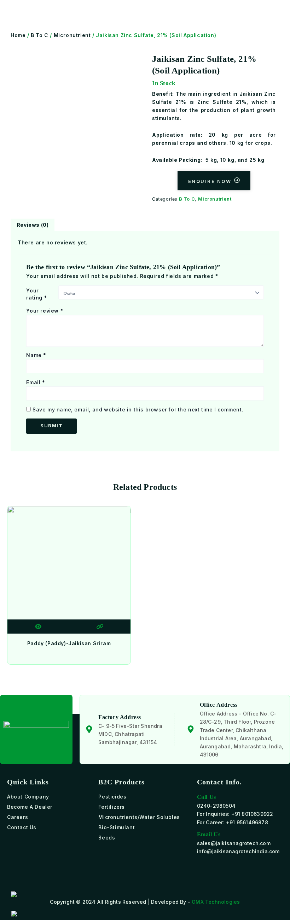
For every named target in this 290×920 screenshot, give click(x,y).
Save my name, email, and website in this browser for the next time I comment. (138, 409)
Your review (44, 311)
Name (36, 355)
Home (18, 35)
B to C (39, 35)
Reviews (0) (33, 225)
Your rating (36, 294)
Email (35, 382)
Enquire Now (210, 181)
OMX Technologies (216, 902)
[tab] (32, 225)
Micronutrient (72, 35)
